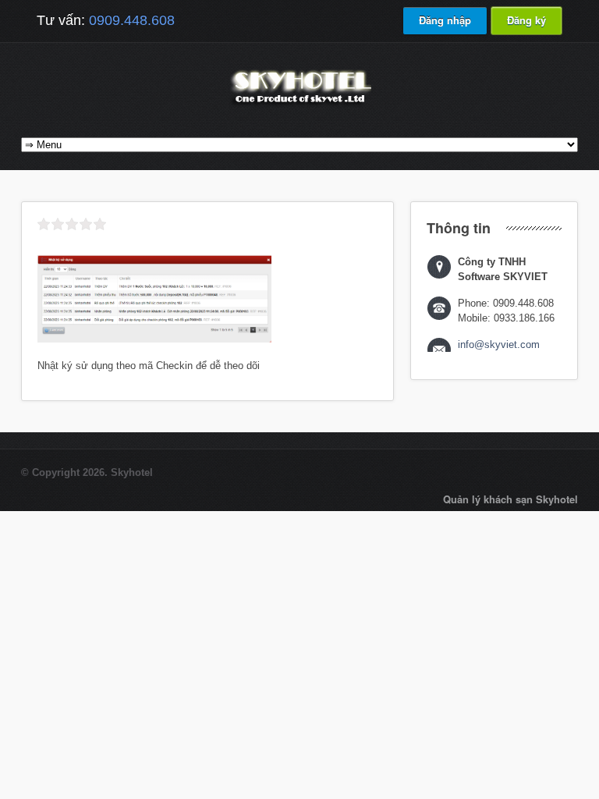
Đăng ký (526, 19)
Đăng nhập (445, 19)
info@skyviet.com (499, 344)
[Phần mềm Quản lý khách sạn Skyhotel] (299, 105)
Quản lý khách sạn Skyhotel (510, 499)
